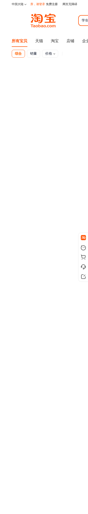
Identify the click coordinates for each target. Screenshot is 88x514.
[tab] (19, 54)
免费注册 (52, 4)
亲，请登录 (37, 4)
